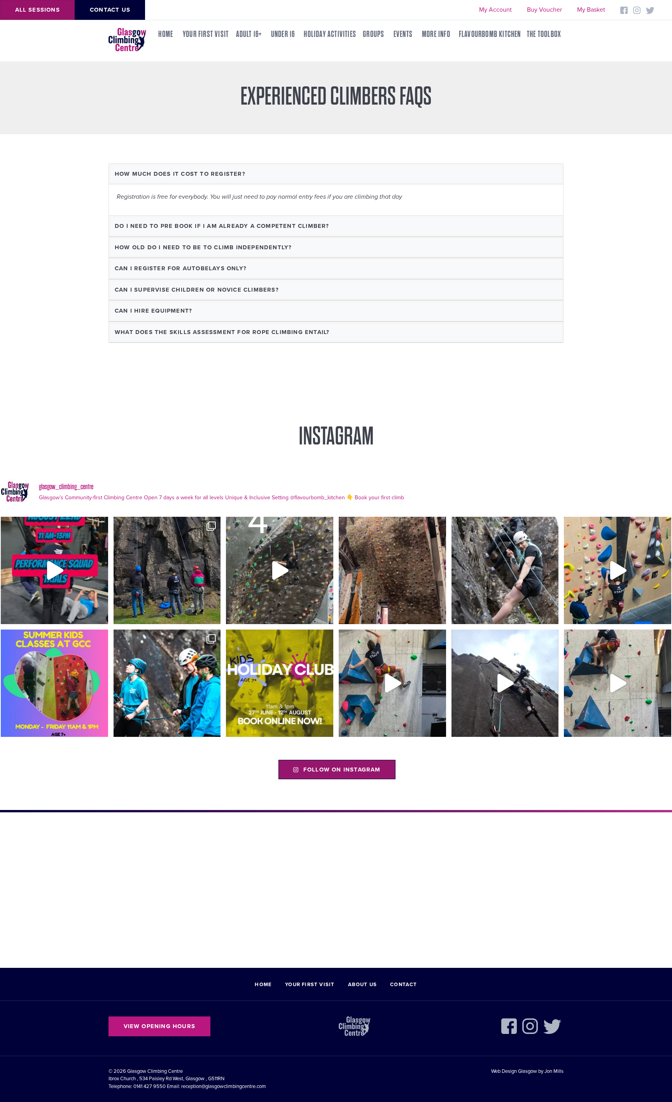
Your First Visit (206, 34)
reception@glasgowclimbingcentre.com (223, 1086)
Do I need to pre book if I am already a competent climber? (222, 225)
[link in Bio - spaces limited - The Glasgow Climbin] (54, 683)
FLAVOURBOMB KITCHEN (490, 34)
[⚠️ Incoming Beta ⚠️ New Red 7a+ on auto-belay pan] (392, 683)
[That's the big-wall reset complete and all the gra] (392, 570)
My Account (495, 10)
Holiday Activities (330, 34)
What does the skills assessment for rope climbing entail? (222, 332)
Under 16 (283, 34)
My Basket (591, 10)
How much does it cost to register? (180, 173)
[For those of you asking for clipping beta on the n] (279, 570)
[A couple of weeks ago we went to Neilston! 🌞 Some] (167, 570)
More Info (436, 34)
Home (165, 34)
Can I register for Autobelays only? (181, 268)
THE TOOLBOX (544, 34)
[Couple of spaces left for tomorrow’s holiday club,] (279, 683)
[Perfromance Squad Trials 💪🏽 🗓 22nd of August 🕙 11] (54, 570)
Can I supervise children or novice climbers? (197, 289)
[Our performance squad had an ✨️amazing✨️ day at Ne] (167, 683)
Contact (403, 984)
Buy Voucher (544, 10)
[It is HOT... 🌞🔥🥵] (505, 683)
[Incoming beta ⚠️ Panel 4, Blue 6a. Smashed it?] (617, 570)
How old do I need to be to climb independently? (203, 247)
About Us (362, 984)
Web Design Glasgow (514, 1071)
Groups (373, 34)
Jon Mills (554, 1071)
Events (403, 34)
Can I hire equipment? (153, 310)
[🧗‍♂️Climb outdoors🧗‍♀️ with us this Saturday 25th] (505, 570)
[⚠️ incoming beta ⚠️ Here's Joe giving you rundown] (617, 683)
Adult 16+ (249, 34)
